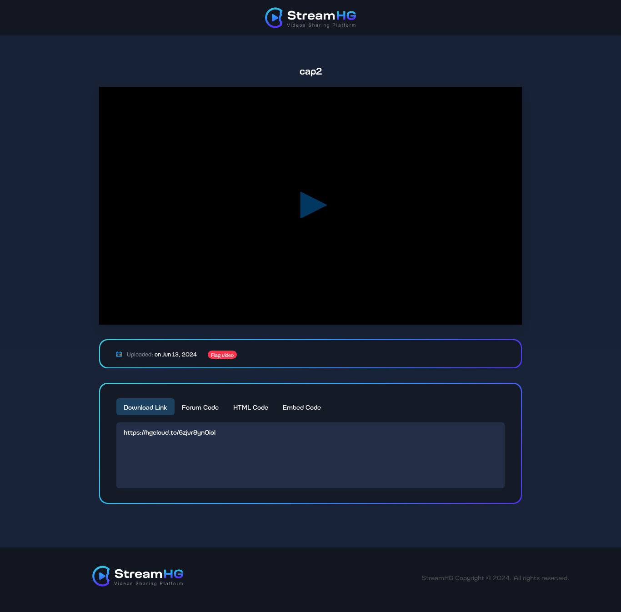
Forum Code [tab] (200, 406)
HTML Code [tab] (250, 406)
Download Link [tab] (145, 406)
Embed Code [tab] (302, 406)
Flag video (222, 354)
